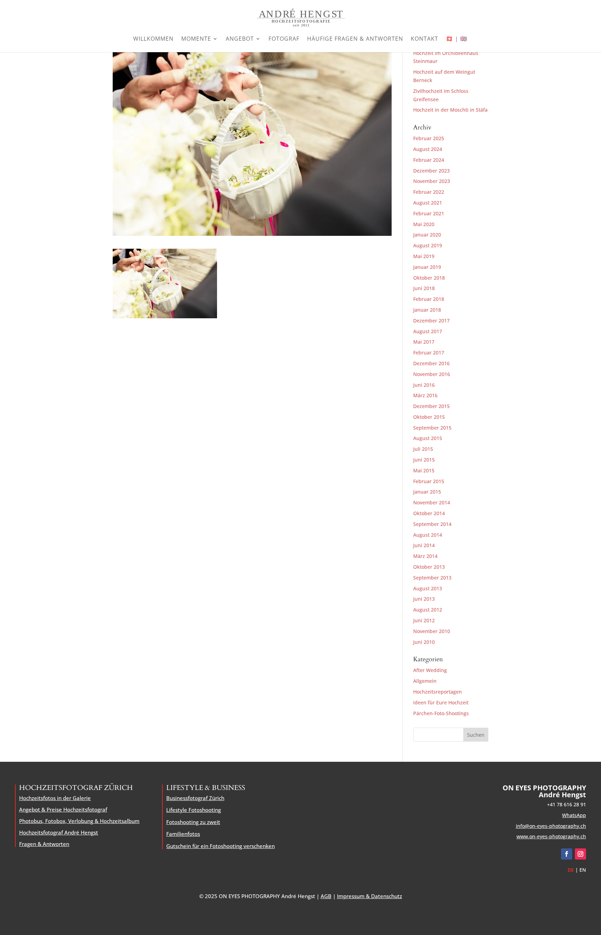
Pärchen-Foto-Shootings (441, 713)
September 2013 (432, 577)
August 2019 (427, 245)
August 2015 (427, 438)
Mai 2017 (423, 341)
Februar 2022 (428, 192)
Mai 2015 (423, 470)
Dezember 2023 (431, 170)
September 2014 (432, 524)
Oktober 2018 (429, 277)
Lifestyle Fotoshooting (193, 809)
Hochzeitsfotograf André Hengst (58, 832)
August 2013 (427, 588)
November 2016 (431, 374)
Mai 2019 (423, 256)
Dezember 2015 (431, 406)
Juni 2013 (424, 599)
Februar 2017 (428, 352)
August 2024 (427, 149)
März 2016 (425, 395)
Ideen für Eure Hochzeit (440, 702)
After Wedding (430, 670)
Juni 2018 (424, 288)
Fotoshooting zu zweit (193, 821)
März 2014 (425, 556)
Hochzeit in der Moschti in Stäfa (450, 109)
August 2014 (427, 535)
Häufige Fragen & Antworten (355, 39)
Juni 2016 (424, 385)
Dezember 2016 (431, 363)
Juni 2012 (424, 620)
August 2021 (427, 202)
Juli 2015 (423, 449)
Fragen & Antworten (44, 843)
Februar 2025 (428, 138)
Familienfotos (183, 833)
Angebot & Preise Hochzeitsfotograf (63, 809)
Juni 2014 (424, 545)
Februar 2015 (428, 481)
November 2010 (431, 631)
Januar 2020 (427, 234)
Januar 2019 (427, 267)
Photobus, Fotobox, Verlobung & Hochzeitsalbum (79, 820)
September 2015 (432, 427)
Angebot (240, 39)
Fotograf (284, 39)
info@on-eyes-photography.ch (551, 826)
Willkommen (153, 39)
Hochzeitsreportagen (437, 691)
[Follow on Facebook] (566, 854)
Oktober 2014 (429, 513)
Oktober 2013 (429, 567)
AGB (326, 896)
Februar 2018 (428, 299)
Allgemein (424, 681)
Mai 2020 (423, 224)
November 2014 (431, 502)
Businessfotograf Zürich (195, 797)
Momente (196, 39)
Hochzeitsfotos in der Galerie (55, 797)
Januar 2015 (427, 491)
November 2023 (431, 181)
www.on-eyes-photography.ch (551, 836)
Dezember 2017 (431, 320)
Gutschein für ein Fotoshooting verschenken (220, 845)
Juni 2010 (424, 642)
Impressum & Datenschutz (369, 896)
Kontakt (424, 39)
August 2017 (427, 331)
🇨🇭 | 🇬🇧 (456, 39)
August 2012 (427, 609)
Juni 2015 (424, 459)
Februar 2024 (428, 160)
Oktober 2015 (429, 417)
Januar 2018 (427, 309)
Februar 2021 (428, 213)
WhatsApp (574, 815)
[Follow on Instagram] (580, 854)
